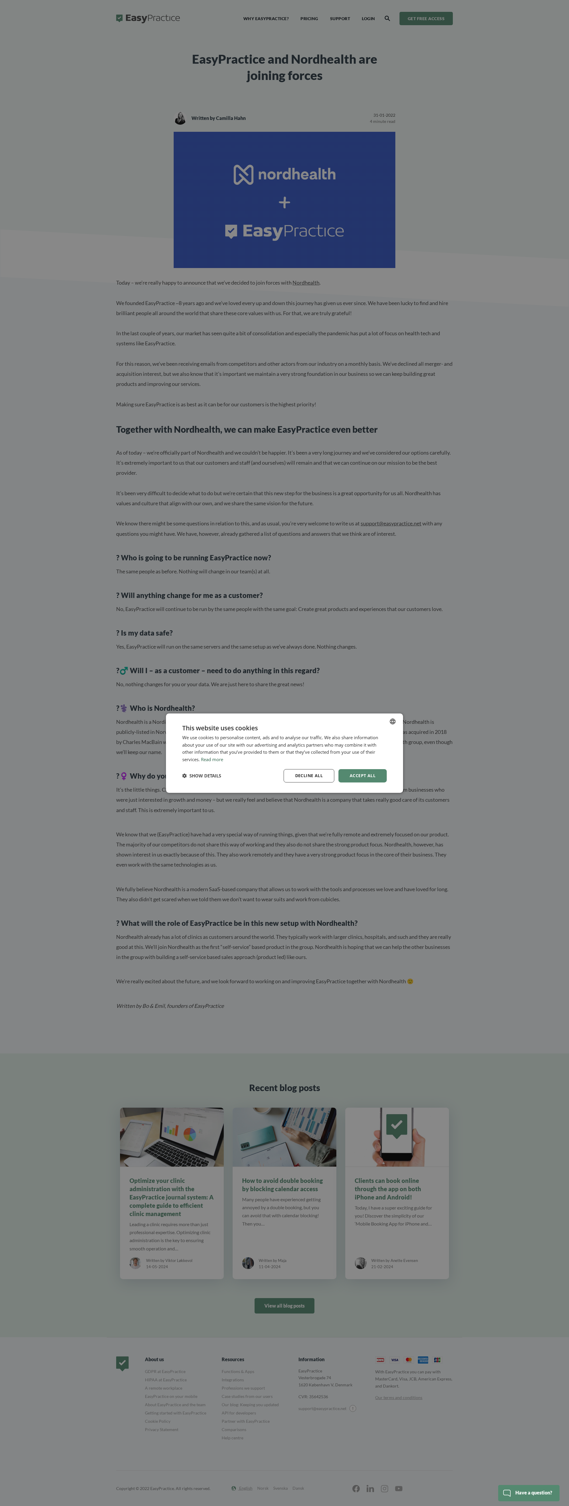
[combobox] (393, 721)
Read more (212, 759)
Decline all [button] (309, 775)
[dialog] (284, 753)
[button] (201, 775)
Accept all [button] (362, 775)
